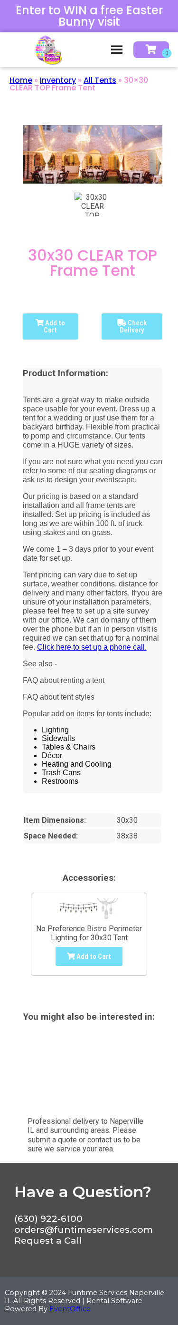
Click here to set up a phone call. (92, 647)
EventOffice (70, 1309)
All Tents (100, 80)
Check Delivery (133, 326)
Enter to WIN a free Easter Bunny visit (89, 15)
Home (20, 80)
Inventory (58, 80)
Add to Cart (54, 326)
